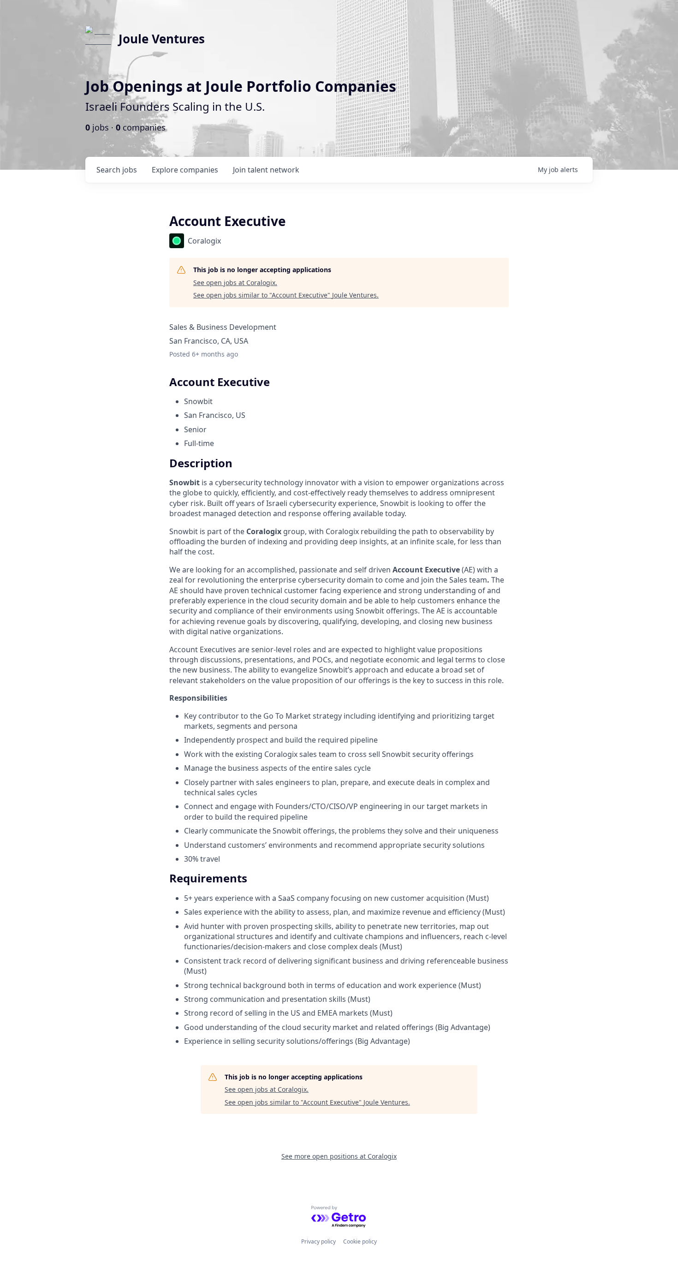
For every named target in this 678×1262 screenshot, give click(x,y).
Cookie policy (360, 1241)
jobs (116, 170)
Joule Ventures (162, 38)
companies (185, 170)
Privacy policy (318, 1241)
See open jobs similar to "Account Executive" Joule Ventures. (286, 295)
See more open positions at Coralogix (339, 1156)
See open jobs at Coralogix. (235, 282)
